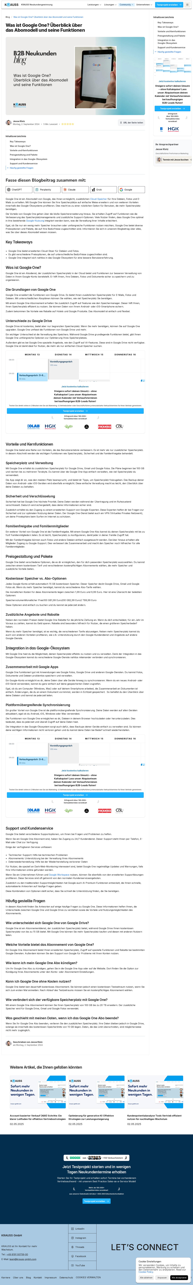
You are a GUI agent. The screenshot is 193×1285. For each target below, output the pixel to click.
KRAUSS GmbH (11, 1235)
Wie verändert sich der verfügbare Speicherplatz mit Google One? (57, 1000)
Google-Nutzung (35, 220)
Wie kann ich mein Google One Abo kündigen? (41, 963)
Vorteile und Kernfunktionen (29, 444)
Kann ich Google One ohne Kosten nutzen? (38, 981)
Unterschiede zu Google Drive (29, 321)
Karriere (5, 1277)
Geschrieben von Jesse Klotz (28, 1042)
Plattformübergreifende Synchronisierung (38, 705)
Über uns (18, 1277)
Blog (8, 17)
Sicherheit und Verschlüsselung (30, 496)
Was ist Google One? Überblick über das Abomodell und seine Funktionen (48, 17)
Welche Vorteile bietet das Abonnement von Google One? (50, 945)
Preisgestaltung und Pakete (29, 556)
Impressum (51, 1277)
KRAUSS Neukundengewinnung (36, 4)
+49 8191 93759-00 (17, 1254)
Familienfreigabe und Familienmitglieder (37, 526)
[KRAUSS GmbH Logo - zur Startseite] (11, 4)
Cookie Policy (146, 1271)
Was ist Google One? (23, 267)
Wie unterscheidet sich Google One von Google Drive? (47, 923)
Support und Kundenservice (29, 828)
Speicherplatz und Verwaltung (29, 463)
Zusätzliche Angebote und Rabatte (32, 615)
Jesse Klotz (19, 121)
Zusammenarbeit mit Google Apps (32, 667)
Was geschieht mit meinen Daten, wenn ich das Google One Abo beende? (62, 1018)
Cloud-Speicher (98, 199)
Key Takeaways (19, 242)
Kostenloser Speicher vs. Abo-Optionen (36, 578)
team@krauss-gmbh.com (22, 1259)
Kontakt (38, 1277)
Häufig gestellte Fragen (25, 901)
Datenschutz (66, 1277)
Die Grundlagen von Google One (31, 290)
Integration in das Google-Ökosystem (38, 648)
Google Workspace (59, 874)
